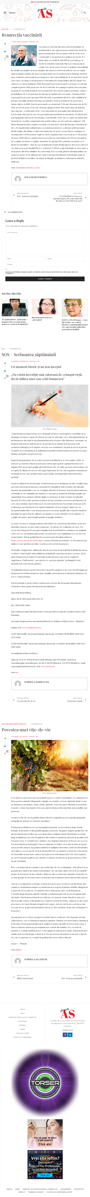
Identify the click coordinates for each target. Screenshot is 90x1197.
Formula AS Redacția (20, 361)
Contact (22, 1029)
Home (23, 1013)
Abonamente (22, 1021)
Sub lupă (5, 29)
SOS (3, 349)
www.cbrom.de (48, 666)
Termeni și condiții (22, 1033)
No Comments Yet (15, 212)
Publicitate (22, 1025)
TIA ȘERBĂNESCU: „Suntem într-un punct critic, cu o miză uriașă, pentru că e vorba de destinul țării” (15, 321)
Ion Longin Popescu (20, 42)
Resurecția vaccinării (22, 35)
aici (36, 2)
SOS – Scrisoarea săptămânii (29, 354)
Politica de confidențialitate (22, 1037)
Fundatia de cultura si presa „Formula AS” (22, 1017)
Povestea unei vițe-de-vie (26, 729)
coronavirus (20, 168)
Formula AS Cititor (20, 736)
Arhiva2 (22, 1009)
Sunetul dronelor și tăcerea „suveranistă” (42, 318)
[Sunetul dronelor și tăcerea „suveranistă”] (45, 306)
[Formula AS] (45, 12)
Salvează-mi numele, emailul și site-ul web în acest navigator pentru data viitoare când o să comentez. (41, 272)
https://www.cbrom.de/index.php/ (27, 540)
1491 (37, 42)
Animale (18, 950)
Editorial (30, 168)
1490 (37, 361)
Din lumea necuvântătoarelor (14, 724)
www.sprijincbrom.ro (31, 627)
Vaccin (36, 168)
